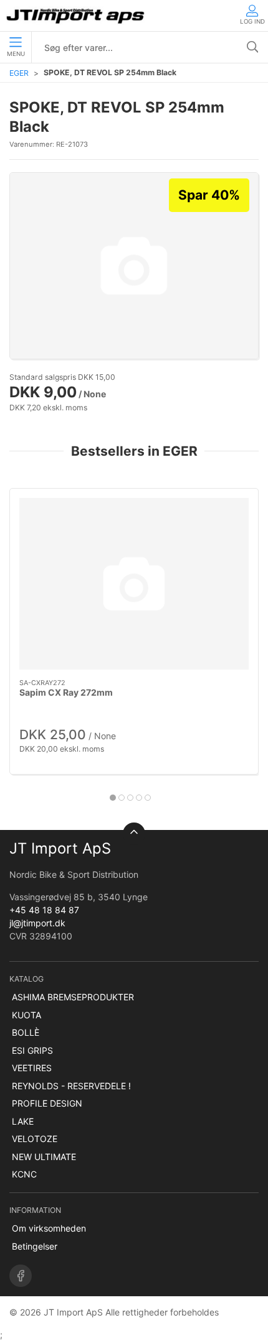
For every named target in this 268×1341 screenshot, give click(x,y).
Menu (16, 53)
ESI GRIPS (32, 1050)
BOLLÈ (25, 1032)
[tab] (113, 798)
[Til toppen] (134, 834)
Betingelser (34, 1246)
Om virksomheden (49, 1228)
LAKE (23, 1121)
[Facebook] (20, 1276)
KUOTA (26, 1015)
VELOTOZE (34, 1138)
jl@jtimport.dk (37, 923)
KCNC (24, 1174)
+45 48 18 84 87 (44, 910)
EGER (19, 73)
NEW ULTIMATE (44, 1156)
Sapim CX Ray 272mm (66, 693)
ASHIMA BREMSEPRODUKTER (73, 997)
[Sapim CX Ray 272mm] (134, 584)
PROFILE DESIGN (47, 1103)
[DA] (76, 15)
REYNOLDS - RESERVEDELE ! (71, 1086)
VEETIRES (32, 1067)
